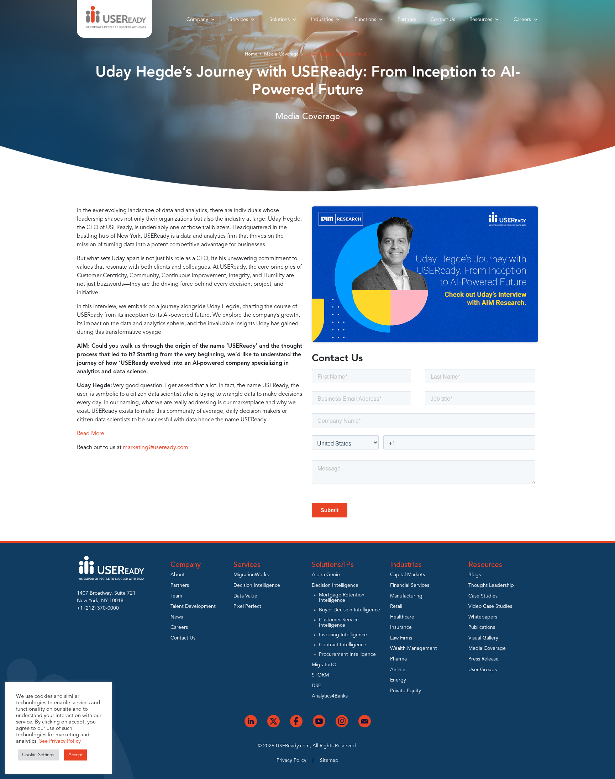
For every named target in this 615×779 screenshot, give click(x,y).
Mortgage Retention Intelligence (341, 598)
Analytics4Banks (330, 696)
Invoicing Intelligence (343, 634)
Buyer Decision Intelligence (349, 609)
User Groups (482, 669)
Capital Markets (407, 574)
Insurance (401, 627)
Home (251, 54)
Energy (398, 680)
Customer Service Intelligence (339, 622)
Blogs (474, 574)
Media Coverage (281, 54)
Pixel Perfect (247, 606)
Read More (90, 434)
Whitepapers (482, 617)
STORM (320, 675)
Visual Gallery (483, 638)
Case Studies (483, 596)
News (176, 617)
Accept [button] (75, 755)
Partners (407, 19)
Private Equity (405, 690)
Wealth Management (413, 648)
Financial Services (409, 585)
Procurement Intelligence (347, 654)
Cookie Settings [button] (38, 755)
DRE (316, 685)
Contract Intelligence (342, 644)
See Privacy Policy (60, 741)
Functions (365, 19)
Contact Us (442, 19)
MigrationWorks (251, 574)
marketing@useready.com (155, 448)
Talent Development (193, 606)
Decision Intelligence (256, 585)
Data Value (245, 596)
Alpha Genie (326, 574)
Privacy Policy (291, 760)
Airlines (398, 669)
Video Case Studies (490, 606)
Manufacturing (406, 596)
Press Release (483, 659)
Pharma (398, 659)
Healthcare (402, 617)
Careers (522, 19)
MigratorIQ (324, 664)
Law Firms (401, 638)
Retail (396, 606)
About (177, 574)
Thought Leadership (491, 585)
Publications (481, 627)
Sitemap (329, 760)
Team (176, 596)
